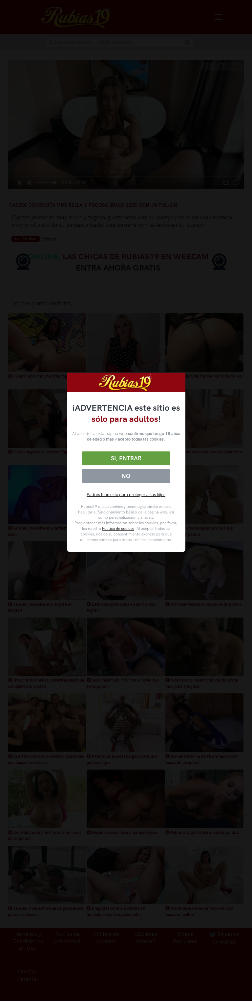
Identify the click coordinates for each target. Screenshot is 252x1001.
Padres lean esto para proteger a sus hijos (126, 494)
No (126, 476)
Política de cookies (118, 528)
